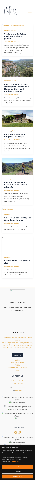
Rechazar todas (17, 476)
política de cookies (17, 461)
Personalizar (17, 471)
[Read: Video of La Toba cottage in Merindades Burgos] (7, 209)
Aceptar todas (17, 467)
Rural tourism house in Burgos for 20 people (17, 348)
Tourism (14, 30)
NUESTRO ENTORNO (17, 363)
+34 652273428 (18, 383)
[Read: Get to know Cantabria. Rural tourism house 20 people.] (13, 25)
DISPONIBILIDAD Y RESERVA (17, 368)
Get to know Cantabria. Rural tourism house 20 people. (15, 36)
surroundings (7, 30)
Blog (17, 370)
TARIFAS (17, 365)
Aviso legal (18, 390)
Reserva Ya (17, 355)
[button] (23, 2)
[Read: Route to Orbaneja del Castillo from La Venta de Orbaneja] (17, 166)
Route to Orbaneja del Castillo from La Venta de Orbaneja (16, 184)
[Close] (33, 446)
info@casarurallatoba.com (18, 381)
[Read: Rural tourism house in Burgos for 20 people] (17, 118)
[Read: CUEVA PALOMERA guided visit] (17, 245)
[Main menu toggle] (30, 11)
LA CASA (17, 360)
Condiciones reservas (18, 388)
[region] (17, 462)
